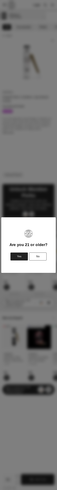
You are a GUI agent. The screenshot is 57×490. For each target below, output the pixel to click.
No (38, 256)
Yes (19, 256)
